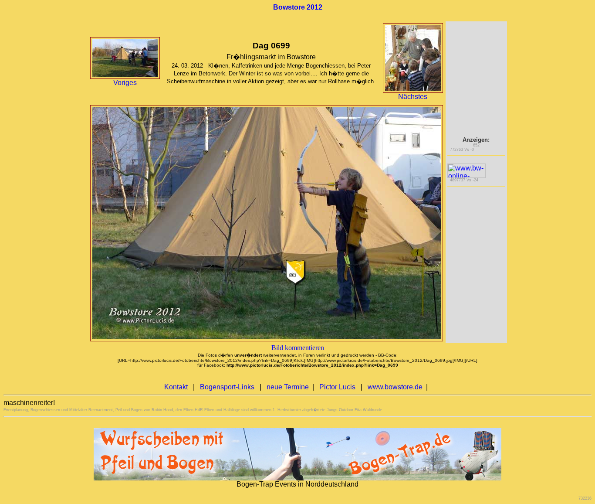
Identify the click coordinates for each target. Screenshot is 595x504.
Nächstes (412, 96)
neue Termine (288, 387)
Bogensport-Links (227, 387)
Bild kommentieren (297, 347)
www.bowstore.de (395, 387)
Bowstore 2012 (297, 7)
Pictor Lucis (337, 387)
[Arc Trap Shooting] (297, 478)
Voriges (125, 82)
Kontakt (176, 387)
